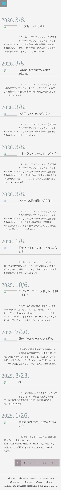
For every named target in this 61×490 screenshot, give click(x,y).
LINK (40, 482)
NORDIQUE (16, 482)
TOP (50, 482)
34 (44, 462)
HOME (13, 478)
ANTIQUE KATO (48, 478)
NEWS (29, 482)
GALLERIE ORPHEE (29, 478)
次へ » (54, 462)
